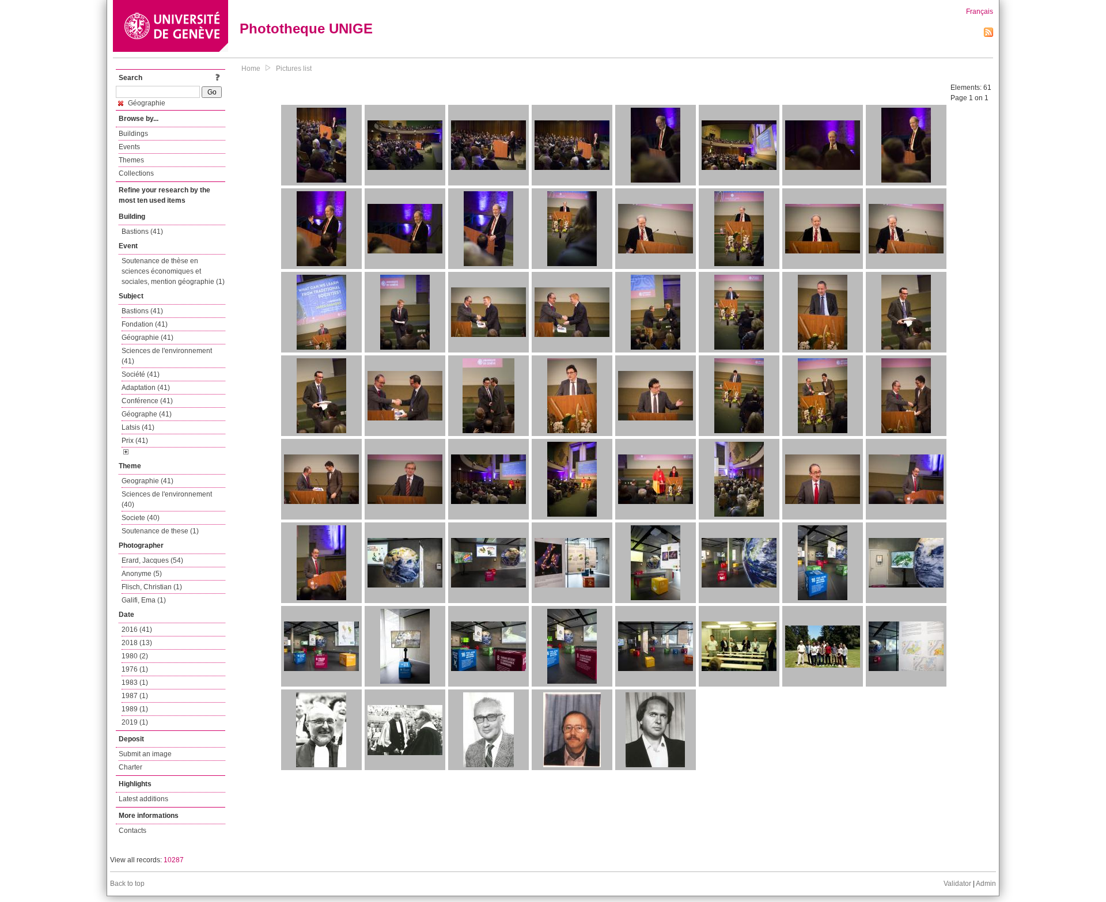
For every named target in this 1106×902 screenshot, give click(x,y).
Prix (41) (135, 441)
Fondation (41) (145, 324)
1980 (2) (135, 656)
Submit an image (145, 754)
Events (129, 147)
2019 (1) (135, 722)
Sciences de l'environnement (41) (167, 356)
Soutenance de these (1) (160, 531)
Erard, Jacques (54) (152, 560)
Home (250, 69)
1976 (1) (135, 669)
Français (979, 11)
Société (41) (141, 374)
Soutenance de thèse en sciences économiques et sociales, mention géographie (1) (173, 271)
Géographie (145, 103)
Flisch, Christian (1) (152, 587)
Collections (136, 173)
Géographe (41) (147, 414)
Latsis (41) (138, 427)
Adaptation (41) (146, 388)
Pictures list (294, 69)
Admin (986, 884)
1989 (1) (135, 709)
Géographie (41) (147, 337)
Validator (957, 884)
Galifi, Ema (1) (144, 600)
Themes (131, 160)
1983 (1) (135, 683)
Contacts (132, 831)
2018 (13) (137, 643)
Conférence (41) (147, 401)
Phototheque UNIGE (306, 28)
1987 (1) (135, 696)
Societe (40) (141, 518)
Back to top (127, 884)
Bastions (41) (142, 232)
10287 (174, 860)
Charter (130, 767)
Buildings (133, 134)
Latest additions (143, 799)
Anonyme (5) (142, 574)
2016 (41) (137, 630)
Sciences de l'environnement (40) (167, 499)
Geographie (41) (147, 481)
